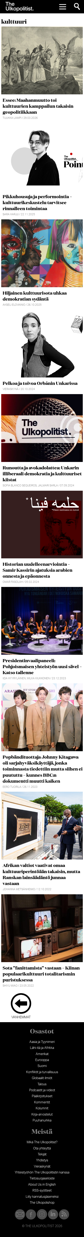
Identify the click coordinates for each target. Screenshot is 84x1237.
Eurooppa (42, 1060)
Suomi (42, 1066)
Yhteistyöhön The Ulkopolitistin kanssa (42, 1172)
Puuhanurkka (42, 1120)
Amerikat (42, 1054)
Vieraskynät (42, 1166)
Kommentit (42, 1102)
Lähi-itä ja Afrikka (42, 1048)
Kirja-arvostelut (42, 1114)
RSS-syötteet (42, 1190)
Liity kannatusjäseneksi (42, 1196)
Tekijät (42, 1154)
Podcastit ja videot (42, 1090)
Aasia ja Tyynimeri (42, 1042)
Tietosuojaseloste (42, 1178)
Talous (42, 1084)
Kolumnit (42, 1108)
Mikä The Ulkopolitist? (42, 1142)
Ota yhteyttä (42, 1148)
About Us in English (42, 1184)
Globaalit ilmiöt (42, 1078)
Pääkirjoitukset (42, 1096)
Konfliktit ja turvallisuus (42, 1072)
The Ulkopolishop (42, 1202)
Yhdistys (42, 1160)
